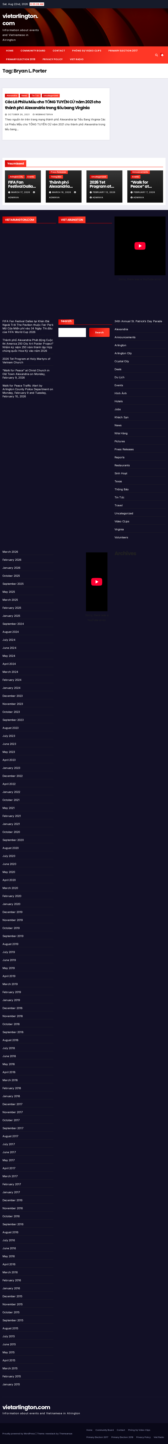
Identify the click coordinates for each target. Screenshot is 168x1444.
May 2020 (8, 872)
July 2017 (8, 1144)
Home (9, 50)
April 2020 (9, 880)
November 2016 (12, 1208)
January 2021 (11, 824)
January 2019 (11, 1000)
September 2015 (12, 1320)
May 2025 (8, 591)
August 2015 (10, 1328)
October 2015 (11, 1312)
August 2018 (10, 1040)
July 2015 (8, 1336)
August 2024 (10, 631)
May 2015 (8, 1352)
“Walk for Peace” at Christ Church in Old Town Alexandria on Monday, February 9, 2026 (25, 374)
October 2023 (11, 712)
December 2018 (12, 1008)
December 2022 (12, 776)
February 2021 (11, 816)
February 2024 (12, 679)
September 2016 (12, 1224)
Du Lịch (119, 377)
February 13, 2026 (104, 192)
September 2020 (13, 840)
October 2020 (11, 832)
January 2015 (11, 1384)
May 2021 (8, 808)
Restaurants (122, 465)
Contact (59, 50)
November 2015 (12, 1304)
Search (66, 321)
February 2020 (11, 896)
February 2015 (11, 1376)
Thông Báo (56, 176)
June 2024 (9, 647)
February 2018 (11, 1088)
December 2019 (12, 912)
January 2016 (11, 1288)
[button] (156, 55)
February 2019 (11, 992)
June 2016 (9, 1248)
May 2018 (8, 1064)
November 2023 (12, 703)
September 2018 (12, 1032)
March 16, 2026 (62, 192)
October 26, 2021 (19, 114)
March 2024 (10, 671)
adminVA (98, 197)
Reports (120, 457)
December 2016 (12, 1200)
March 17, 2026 (21, 192)
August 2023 (10, 728)
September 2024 (13, 623)
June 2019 (9, 960)
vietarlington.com (20, 19)
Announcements (140, 172)
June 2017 (9, 1152)
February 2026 (11, 559)
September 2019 (12, 936)
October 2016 (11, 1216)
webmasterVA (44, 114)
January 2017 (11, 1192)
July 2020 (8, 856)
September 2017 (12, 1128)
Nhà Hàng (121, 433)
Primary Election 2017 (123, 50)
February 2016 (11, 1280)
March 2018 (10, 1080)
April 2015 (8, 1360)
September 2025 (13, 583)
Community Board (33, 50)
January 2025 (11, 615)
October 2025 (11, 575)
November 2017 (12, 1112)
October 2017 (11, 1120)
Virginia (119, 529)
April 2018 (8, 1072)
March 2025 (10, 599)
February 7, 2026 (144, 192)
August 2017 (10, 1136)
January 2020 (11, 904)
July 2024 (8, 639)
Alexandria (12, 95)
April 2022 (9, 784)
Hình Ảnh (121, 393)
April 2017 (8, 1168)
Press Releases (58, 172)
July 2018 (8, 1048)
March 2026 (10, 551)
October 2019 (11, 928)
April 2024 (9, 663)
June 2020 (9, 864)
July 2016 (8, 1240)
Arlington (120, 345)
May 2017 (8, 1160)
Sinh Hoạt (121, 473)
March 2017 (10, 1176)
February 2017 (11, 1184)
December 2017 (12, 1104)
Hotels (119, 401)
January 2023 (11, 768)
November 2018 (12, 1016)
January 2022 (11, 792)
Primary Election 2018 (20, 59)
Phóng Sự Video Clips (86, 50)
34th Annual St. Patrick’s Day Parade (138, 321)
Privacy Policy (53, 59)
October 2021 (11, 800)
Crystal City (122, 361)
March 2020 (10, 888)
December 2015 (12, 1296)
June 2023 (9, 744)
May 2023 (8, 752)
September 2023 (13, 720)
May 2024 (8, 655)
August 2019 (10, 944)
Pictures (120, 441)
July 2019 (8, 952)
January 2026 (11, 567)
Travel (119, 505)
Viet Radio (77, 59)
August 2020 (10, 848)
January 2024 (11, 687)
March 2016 (10, 1272)
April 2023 (9, 760)
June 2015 (9, 1344)
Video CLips (122, 521)
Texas (118, 481)
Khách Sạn (122, 417)
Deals (118, 369)
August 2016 (10, 1232)
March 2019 (10, 984)
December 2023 (12, 695)
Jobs (118, 409)
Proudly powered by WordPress (19, 1433)
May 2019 (8, 968)
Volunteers (121, 537)
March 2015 (10, 1368)
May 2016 (8, 1256)
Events (30, 176)
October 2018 (11, 1024)
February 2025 (11, 607)
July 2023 (8, 736)
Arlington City (16, 176)
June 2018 (9, 1056)
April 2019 (8, 976)
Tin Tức (35, 95)
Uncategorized (50, 95)
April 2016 (8, 1264)
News (24, 95)
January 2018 (11, 1096)
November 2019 (12, 920)
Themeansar (65, 1433)
